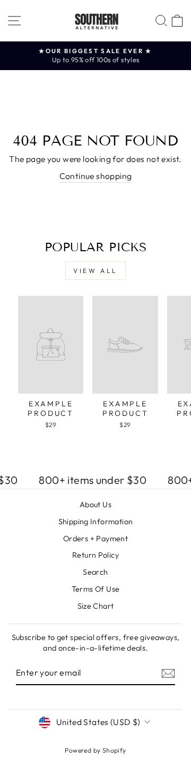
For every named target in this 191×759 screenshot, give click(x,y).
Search (95, 572)
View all (95, 271)
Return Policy (95, 555)
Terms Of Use (96, 589)
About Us (95, 504)
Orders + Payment (95, 538)
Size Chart (95, 606)
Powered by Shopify (95, 750)
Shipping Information (95, 521)
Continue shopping (95, 175)
